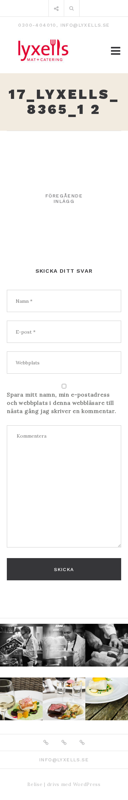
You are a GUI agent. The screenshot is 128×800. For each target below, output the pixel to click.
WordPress (87, 784)
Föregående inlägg (64, 198)
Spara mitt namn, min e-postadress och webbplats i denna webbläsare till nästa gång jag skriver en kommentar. (61, 402)
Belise (34, 784)
